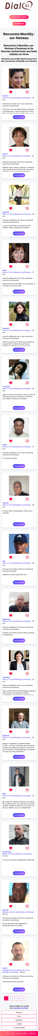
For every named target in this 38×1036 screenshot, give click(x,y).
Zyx (4, 561)
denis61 (6, 910)
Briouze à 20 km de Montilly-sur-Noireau (18, 912)
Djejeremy (6, 619)
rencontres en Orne (20, 1008)
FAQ (7, 1034)
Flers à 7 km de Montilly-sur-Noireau (17, 98)
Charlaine (6, 677)
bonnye (5, 96)
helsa (5, 270)
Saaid (5, 445)
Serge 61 (6, 736)
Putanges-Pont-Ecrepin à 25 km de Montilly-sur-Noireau (16, 971)
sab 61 (5, 154)
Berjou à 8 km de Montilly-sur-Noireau (17, 854)
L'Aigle (19, 1024)
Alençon (19, 1012)
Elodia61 (6, 328)
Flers (19, 1016)
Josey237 (6, 387)
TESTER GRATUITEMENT (19, 17)
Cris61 (5, 968)
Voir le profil (19, 117)
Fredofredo (7, 852)
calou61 (6, 503)
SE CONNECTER (19, 23)
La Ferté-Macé (19, 1028)
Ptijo (4, 794)
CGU (12, 1034)
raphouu (6, 212)
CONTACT (32, 1034)
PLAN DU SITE (21, 1034)
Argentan (19, 1020)
